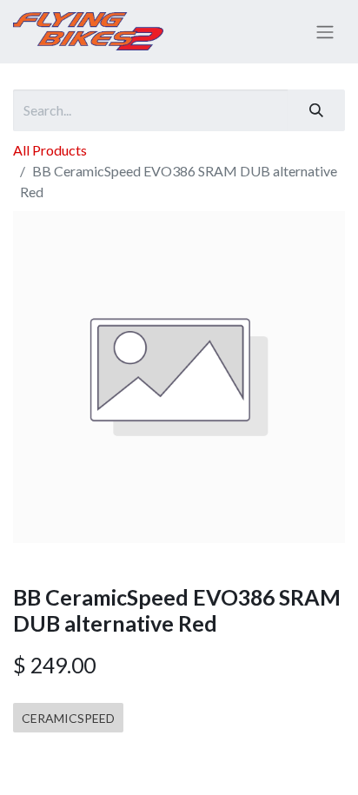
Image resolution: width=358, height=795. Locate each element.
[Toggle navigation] (325, 32)
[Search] (316, 110)
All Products (50, 150)
